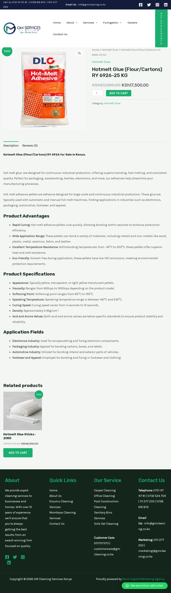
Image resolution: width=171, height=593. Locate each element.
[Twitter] (149, 5)
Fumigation (110, 22)
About (70, 22)
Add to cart (118, 93)
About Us (55, 496)
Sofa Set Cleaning (106, 524)
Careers (132, 22)
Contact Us (60, 34)
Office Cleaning (104, 496)
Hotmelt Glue (110, 49)
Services (88, 22)
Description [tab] (11, 145)
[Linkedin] (166, 5)
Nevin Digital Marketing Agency (143, 579)
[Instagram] (157, 5)
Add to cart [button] (18, 452)
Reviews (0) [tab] (30, 145)
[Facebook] (141, 5)
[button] (75, 22)
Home (57, 22)
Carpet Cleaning (105, 490)
